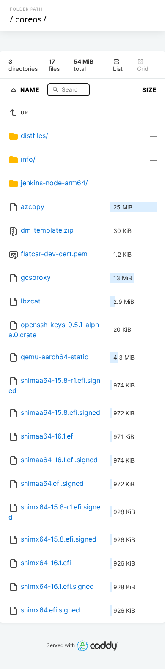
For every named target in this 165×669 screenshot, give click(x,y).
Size (149, 89)
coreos (28, 19)
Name (30, 89)
